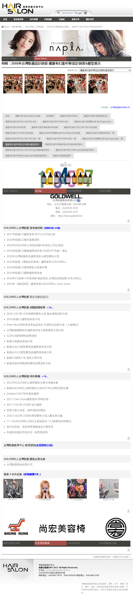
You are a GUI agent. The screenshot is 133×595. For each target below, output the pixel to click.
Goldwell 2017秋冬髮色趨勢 (23, 393)
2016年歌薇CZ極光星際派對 (23, 239)
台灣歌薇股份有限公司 (20, 464)
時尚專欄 (34, 19)
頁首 (7, 116)
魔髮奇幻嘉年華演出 (69, 116)
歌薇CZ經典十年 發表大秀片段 (24, 357)
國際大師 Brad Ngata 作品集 (28, 116)
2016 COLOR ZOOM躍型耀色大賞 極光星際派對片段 (37, 313)
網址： (54, 215)
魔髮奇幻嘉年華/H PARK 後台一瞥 (61, 139)
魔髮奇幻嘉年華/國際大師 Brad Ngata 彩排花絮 (59, 133)
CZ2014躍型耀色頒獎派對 (22, 335)
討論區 (61, 19)
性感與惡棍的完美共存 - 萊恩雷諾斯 (27, 432)
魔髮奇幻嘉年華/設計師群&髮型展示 (22, 144)
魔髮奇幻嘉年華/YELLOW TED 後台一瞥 (23, 139)
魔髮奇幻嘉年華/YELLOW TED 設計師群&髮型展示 (27, 150)
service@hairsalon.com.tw (58, 570)
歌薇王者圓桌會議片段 (20, 341)
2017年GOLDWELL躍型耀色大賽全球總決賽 (32, 382)
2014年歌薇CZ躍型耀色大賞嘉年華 (27, 267)
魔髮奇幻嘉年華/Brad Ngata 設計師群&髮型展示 (26, 156)
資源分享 (75, 19)
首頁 (5, 19)
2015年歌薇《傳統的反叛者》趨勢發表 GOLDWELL (36, 261)
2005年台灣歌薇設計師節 (58, 27)
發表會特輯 (18, 19)
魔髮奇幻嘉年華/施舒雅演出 (96, 116)
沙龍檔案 (48, 19)
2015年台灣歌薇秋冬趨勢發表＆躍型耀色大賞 (33, 256)
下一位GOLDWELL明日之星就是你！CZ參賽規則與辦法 (39, 421)
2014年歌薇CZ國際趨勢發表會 (24, 272)
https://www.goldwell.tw (70, 215)
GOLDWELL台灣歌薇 (34, 27)
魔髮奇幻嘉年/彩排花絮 (15, 127)
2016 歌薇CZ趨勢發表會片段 (23, 319)
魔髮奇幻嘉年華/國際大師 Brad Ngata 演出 (92, 121)
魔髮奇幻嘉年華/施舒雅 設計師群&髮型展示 (64, 144)
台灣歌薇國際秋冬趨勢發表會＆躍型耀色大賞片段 (35, 330)
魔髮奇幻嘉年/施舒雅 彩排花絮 (45, 127)
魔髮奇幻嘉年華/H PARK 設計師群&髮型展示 (75, 150)
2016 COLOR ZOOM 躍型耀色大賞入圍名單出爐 (34, 415)
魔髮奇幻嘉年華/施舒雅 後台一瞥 (100, 133)
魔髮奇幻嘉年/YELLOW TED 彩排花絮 (80, 127)
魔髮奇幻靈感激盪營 (62, 156)
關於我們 (90, 19)
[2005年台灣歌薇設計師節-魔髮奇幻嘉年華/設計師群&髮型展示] (13, 93)
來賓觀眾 (50, 116)
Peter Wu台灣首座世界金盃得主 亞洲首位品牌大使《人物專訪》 (43, 324)
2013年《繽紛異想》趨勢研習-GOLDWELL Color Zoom (38, 283)
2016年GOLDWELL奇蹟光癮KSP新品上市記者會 (35, 245)
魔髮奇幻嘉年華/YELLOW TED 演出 (21, 121)
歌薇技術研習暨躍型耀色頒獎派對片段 (29, 363)
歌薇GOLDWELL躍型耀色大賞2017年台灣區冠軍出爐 (37, 388)
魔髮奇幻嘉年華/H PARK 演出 (55, 121)
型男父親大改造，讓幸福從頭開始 (26, 410)
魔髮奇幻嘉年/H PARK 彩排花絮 (19, 133)
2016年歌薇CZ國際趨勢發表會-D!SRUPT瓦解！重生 (37, 250)
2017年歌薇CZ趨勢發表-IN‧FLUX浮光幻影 (31, 234)
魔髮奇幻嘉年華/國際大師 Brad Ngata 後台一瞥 (102, 139)
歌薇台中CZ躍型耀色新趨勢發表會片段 (29, 352)
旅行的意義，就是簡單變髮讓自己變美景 (30, 426)
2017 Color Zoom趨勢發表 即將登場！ (29, 399)
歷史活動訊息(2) (39, 296)
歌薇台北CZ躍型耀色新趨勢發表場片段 (29, 346)
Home (6, 27)
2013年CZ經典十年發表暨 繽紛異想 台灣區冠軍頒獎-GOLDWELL (44, 278)
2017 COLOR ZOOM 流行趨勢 (24, 404)
